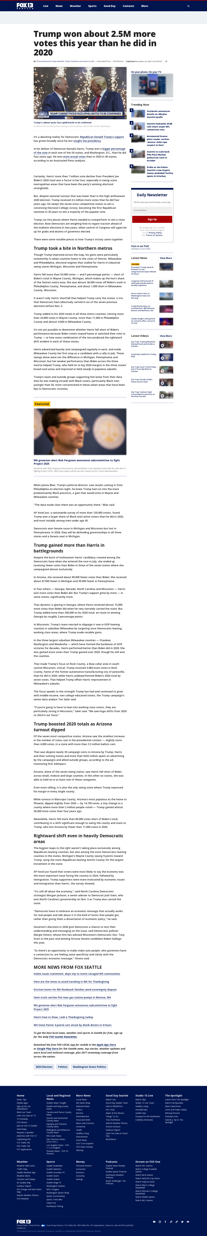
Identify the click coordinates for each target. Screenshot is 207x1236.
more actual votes (74, 156)
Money (80, 1161)
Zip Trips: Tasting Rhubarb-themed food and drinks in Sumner (143, 343)
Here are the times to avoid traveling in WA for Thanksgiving (71, 981)
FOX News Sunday (84, 1146)
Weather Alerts (23, 1175)
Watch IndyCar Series (145, 1181)
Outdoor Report (113, 1130)
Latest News (139, 258)
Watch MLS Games (144, 1200)
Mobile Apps (22, 1103)
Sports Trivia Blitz (54, 1199)
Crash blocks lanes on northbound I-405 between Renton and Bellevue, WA (143, 308)
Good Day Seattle (117, 1095)
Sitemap (80, 1150)
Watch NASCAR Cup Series (147, 1178)
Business (80, 1172)
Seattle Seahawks (54, 1165)
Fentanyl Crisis (171, 1116)
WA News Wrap (83, 1103)
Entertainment (82, 1116)
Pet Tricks (110, 1109)
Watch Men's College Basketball (145, 1186)
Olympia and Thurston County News (56, 1125)
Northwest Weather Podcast (115, 1176)
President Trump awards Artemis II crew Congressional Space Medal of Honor (143, 270)
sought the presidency (87, 140)
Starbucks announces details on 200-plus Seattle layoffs (158, 114)
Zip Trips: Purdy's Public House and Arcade (142, 380)
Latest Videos (140, 335)
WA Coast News (53, 1135)
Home (20, 1095)
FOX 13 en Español (84, 1143)
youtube (154, 1222)
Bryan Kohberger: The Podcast (116, 1182)
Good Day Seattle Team (117, 1103)
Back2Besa (111, 1139)
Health (79, 1130)
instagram (160, 1222)
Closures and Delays (26, 1179)
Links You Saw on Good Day (116, 1134)
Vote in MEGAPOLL (114, 1106)
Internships (22, 1129)
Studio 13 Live (144, 1095)
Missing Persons (172, 1113)
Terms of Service (154, 235)
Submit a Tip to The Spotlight (174, 1121)
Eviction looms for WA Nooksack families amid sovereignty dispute (75, 989)
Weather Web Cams (26, 1165)
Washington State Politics (89, 1066)
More (144, 6)
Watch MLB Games (144, 1175)
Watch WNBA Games (145, 1197)
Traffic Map (22, 1169)
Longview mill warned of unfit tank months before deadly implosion (142, 283)
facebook (165, 1222)
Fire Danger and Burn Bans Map (29, 1190)
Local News (81, 1099)
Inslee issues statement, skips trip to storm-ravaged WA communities (77, 973)
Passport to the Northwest (147, 1116)
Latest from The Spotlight (177, 1099)
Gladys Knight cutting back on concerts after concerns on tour (143, 320)
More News (83, 1095)
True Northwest (113, 1119)
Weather (22, 1161)
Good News (81, 1140)
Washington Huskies (55, 1186)
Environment (82, 1136)
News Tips (21, 1099)
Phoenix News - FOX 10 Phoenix (57, 1152)
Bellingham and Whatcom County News (58, 1131)
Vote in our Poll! (140, 246)
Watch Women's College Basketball (146, 1192)
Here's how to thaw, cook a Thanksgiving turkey (63, 1017)
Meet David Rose (173, 1106)
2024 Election (118, 61)
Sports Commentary (55, 1196)
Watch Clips (140, 1099)
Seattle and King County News (57, 1107)
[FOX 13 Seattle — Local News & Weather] (26, 6)
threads (176, 1222)
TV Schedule (22, 1119)
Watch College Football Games (146, 1170)
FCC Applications (24, 1149)
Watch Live (111, 1099)
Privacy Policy (155, 232)
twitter (182, 1222)
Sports (50, 1161)
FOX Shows (22, 1122)
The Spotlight (173, 1095)
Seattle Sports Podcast (116, 1171)
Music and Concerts (85, 1123)
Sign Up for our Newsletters (24, 1107)
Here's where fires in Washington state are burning (140, 295)
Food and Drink (83, 1119)
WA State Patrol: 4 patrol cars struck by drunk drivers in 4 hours (73, 1025)
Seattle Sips (140, 1113)
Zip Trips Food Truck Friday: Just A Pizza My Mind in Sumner (143, 369)
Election (79, 1113)
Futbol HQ (51, 1203)
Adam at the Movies (115, 1113)
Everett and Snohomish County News (57, 1119)
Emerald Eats (141, 1109)
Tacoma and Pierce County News (58, 1113)
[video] (166, 345)
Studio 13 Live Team (144, 1103)
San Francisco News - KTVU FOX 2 (56, 1140)
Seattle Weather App (26, 1172)
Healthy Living (82, 1133)
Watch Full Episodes (174, 1103)
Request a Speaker (25, 1132)
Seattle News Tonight (56, 1103)
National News (83, 1106)
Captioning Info (24, 1139)
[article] (80, 431)
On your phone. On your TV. (146, 71)
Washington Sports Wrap (57, 1192)
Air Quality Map (24, 1182)
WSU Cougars (52, 1189)
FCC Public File (23, 1142)
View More (166, 258)
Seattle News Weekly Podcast (115, 1167)
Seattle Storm (52, 1175)
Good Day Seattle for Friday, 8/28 (144, 355)
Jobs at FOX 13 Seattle (27, 1125)
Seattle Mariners (53, 1169)
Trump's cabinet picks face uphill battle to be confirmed (62, 122)
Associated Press (104, 61)
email (188, 1222)
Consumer (80, 1126)
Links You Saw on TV (26, 1115)
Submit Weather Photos (117, 1123)
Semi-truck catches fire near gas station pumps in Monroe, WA (72, 997)
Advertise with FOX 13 (27, 1135)
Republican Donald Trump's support (102, 137)
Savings (79, 1179)
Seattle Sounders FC (55, 1172)
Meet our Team (24, 1112)
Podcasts (111, 1161)
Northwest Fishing (54, 1206)
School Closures (113, 1126)
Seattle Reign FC (53, 1182)
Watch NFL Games (144, 1165)
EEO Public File (23, 1146)
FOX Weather (23, 1198)
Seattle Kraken (53, 1179)
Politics (62, 1066)
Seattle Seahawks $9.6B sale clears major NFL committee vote (159, 126)
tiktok (171, 1222)
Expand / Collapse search (188, 6)
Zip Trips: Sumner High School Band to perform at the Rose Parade (143, 394)
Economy (80, 1175)
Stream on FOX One (147, 1161)
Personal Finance (84, 1165)
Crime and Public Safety (176, 1109)
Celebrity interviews (144, 1119)
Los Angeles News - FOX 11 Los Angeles (57, 1146)
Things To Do (112, 1116)
